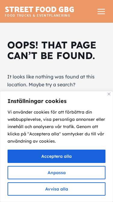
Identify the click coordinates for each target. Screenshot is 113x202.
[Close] (109, 94)
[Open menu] (101, 11)
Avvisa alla (56, 189)
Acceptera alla (56, 156)
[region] (56, 146)
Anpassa (57, 172)
